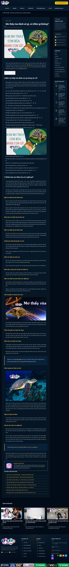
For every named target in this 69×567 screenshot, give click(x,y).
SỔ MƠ (50, 8)
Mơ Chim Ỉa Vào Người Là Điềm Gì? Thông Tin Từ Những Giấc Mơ (21, 485)
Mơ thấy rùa (29, 65)
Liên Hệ (24, 556)
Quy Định (24, 553)
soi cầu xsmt (17, 359)
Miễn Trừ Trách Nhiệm (26, 550)
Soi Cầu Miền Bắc (41, 550)
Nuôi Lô (22, 8)
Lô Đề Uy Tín (22, 68)
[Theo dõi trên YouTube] (63, 555)
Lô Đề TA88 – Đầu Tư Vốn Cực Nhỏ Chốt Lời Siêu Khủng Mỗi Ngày (62, 120)
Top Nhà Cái (57, 76)
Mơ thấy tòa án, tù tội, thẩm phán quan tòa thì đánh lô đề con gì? (21, 492)
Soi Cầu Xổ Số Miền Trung (60, 71)
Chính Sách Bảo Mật (26, 545)
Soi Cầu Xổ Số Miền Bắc (59, 67)
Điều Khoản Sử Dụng (26, 548)
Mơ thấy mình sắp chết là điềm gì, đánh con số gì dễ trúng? (35, 521)
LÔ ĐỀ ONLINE (5, 12)
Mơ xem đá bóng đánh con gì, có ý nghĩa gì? (26, 447)
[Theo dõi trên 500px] (66, 555)
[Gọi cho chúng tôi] (60, 555)
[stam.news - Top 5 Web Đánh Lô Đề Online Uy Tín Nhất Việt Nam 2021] (5, 3)
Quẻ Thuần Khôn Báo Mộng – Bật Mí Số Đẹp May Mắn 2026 (20, 477)
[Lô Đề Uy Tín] (9, 541)
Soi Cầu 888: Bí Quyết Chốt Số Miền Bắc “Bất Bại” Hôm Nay (62, 111)
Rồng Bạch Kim (41, 8)
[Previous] (3, 517)
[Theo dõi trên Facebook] (52, 555)
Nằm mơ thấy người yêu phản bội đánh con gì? (12, 521)
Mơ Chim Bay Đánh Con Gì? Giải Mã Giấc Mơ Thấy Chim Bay (20, 482)
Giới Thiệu (24, 542)
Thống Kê (30, 8)
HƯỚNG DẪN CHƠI (59, 8)
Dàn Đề (14, 8)
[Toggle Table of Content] (12, 73)
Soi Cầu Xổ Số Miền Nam (59, 69)
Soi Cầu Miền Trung (41, 556)
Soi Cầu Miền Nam (41, 553)
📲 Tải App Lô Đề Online (61, 2)
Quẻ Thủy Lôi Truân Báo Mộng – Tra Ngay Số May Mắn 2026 (20, 474)
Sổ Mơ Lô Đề (8, 20)
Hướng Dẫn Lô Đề (58, 58)
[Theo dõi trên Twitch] (52, 558)
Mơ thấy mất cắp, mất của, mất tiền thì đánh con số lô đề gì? (20, 487)
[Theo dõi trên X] (55, 555)
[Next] (66, 517)
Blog (56, 54)
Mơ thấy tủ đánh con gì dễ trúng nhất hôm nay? (17, 490)
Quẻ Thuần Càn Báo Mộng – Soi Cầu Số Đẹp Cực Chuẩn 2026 (20, 479)
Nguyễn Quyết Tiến (17, 27)
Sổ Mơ (39, 545)
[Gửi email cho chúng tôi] (58, 555)
